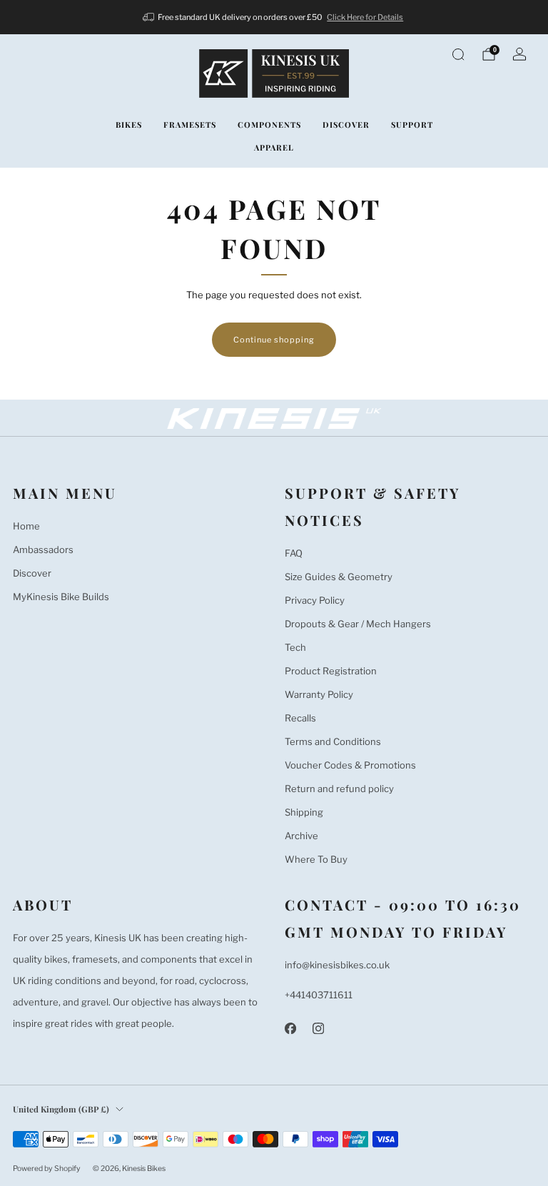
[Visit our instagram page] (318, 1028)
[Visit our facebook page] (290, 1028)
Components (269, 124)
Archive (301, 835)
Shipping (304, 812)
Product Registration (331, 670)
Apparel (274, 147)
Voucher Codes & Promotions (350, 765)
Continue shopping (274, 340)
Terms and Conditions (333, 741)
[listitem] (274, 17)
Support (412, 124)
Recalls (300, 718)
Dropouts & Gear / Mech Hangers (358, 623)
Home (26, 526)
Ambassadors (43, 549)
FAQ (294, 553)
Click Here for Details (365, 17)
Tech (295, 647)
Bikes (129, 124)
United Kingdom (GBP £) (61, 1109)
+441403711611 (318, 994)
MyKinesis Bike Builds (61, 596)
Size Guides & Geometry (338, 576)
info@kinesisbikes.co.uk (337, 964)
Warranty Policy (319, 694)
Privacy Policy (315, 600)
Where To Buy (316, 859)
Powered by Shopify (47, 1168)
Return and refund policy (339, 788)
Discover (346, 124)
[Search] (458, 54)
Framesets (189, 124)
